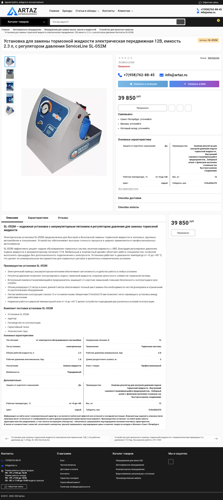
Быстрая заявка (172, 108)
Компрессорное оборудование (130, 469)
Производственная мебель (128, 478)
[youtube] (170, 461)
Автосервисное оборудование (130, 465)
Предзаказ (143, 108)
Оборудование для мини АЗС (129, 460)
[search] (180, 21)
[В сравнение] (188, 108)
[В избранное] (180, 108)
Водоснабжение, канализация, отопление (135, 474)
